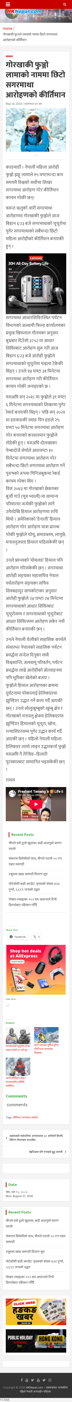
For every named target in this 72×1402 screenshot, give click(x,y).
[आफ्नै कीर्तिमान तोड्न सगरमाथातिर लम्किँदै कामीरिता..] (18, 1067)
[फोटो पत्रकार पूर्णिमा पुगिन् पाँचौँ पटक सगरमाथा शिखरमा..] (46, 1035)
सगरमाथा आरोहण (30, 1117)
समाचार (9, 56)
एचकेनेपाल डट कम (33, 103)
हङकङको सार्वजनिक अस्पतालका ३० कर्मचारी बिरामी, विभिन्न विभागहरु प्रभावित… (36, 1138)
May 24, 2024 (14, 103)
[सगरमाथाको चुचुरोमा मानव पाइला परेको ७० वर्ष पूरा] (18, 1035)
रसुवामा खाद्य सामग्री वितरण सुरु (28, 874)
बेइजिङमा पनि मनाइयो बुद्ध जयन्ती (45, 1152)
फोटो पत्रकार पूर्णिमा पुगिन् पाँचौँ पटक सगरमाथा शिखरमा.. (46, 1048)
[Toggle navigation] (8, 4)
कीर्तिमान (17, 1117)
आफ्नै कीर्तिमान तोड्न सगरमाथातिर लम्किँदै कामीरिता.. (16, 1081)
